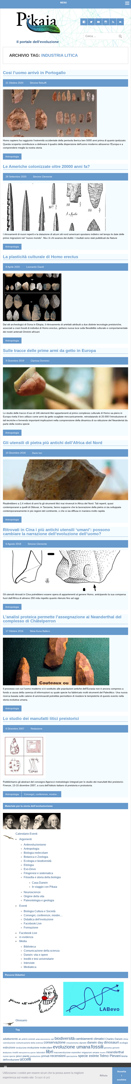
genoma (108, 1048)
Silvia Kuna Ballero (40, 631)
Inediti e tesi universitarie (39, 958)
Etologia (29, 865)
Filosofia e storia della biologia (42, 877)
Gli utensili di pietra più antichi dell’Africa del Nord (52, 442)
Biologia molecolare (36, 852)
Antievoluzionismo (35, 844)
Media (23, 941)
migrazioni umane (90, 1052)
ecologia (124, 1043)
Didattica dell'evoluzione (38, 919)
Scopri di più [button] (42, 1077)
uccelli (25, 1059)
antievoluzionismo (43, 1039)
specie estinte (88, 1056)
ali (20, 1039)
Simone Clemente (42, 176)
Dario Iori (37, 452)
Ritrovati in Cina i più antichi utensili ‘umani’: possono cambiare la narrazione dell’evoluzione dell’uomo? (56, 531)
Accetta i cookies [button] (121, 1075)
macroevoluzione (62, 1052)
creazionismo (72, 1043)
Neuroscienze (32, 892)
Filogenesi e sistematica (38, 873)
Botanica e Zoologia (36, 856)
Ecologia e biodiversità (37, 860)
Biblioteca (30, 946)
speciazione (71, 1056)
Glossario (21, 1020)
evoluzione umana (71, 1046)
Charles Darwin (113, 1039)
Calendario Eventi (26, 833)
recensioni (58, 1056)
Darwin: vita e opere (36, 954)
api (52, 1039)
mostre (103, 1053)
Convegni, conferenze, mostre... (41, 794)
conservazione (55, 1042)
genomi (115, 1048)
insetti (15, 1052)
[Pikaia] (38, 32)
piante (26, 1056)
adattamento (10, 1038)
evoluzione (21, 1047)
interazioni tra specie (27, 1053)
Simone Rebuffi (38, 82)
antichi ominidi (28, 1039)
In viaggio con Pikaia (44, 886)
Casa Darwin (40, 882)
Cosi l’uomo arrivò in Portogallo (34, 72)
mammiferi (76, 1052)
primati (45, 1056)
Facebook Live (33, 923)
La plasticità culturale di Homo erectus (40, 256)
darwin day (95, 1042)
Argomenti (25, 839)
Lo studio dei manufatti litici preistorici (41, 718)
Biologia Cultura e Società (39, 911)
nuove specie (9, 1056)
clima (125, 1039)
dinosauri (111, 1042)
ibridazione (7, 1053)
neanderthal (115, 1052)
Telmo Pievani (110, 1056)
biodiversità (65, 1038)
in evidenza (26, 937)
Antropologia (12, 156)
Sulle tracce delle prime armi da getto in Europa (49, 350)
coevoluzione (9, 1043)
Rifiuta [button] (103, 1075)
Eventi (23, 905)
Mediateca (30, 967)
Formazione (31, 927)
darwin (82, 1042)
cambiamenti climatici (90, 1038)
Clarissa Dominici (40, 360)
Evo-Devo (30, 869)
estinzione (9, 1047)
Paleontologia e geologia (39, 900)
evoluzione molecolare (39, 1047)
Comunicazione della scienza (42, 950)
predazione (35, 1056)
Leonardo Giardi (35, 266)
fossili (97, 1046)
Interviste (29, 962)
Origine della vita (34, 896)
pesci (19, 1056)
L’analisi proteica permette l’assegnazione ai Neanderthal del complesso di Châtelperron (62, 619)
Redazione (36, 728)
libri (49, 1051)
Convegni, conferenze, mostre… (43, 915)
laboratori (40, 1052)
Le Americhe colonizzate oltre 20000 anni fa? (46, 166)
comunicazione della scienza (29, 1043)
